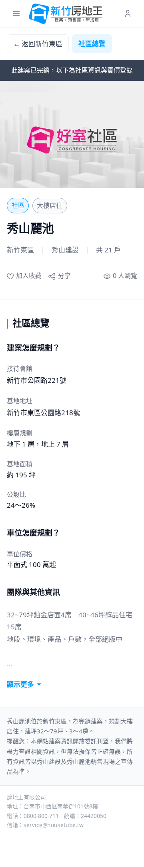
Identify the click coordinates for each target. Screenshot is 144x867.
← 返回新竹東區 (37, 43)
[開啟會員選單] (127, 13)
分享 (64, 275)
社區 (18, 205)
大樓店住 (49, 205)
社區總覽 (92, 43)
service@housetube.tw (54, 825)
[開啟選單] (16, 13)
